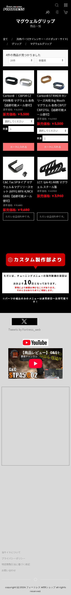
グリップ (16, 43)
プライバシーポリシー (13, 558)
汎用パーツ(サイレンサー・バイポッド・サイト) (42, 39)
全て (5, 39)
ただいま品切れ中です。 (18, 216)
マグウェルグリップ (40, 43)
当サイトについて (11, 552)
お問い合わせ (9, 570)
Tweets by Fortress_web (24, 329)
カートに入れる (18, 147)
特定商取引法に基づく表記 (16, 564)
